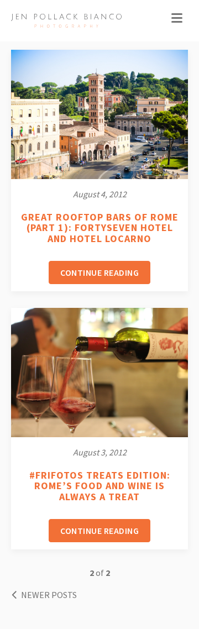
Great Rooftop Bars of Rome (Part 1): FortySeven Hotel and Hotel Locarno (100, 228)
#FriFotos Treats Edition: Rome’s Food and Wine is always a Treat (99, 486)
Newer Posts (48, 594)
